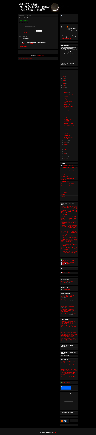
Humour (63, 230)
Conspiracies (64, 222)
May (65, 151)
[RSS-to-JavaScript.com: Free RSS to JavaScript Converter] (65, 289)
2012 (64, 78)
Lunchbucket (70, 235)
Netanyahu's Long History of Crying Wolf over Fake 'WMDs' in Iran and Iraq (68, 366)
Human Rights (73, 228)
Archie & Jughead (67, 133)
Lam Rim (71, 231)
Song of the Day (25, 32)
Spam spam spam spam (68, 123)
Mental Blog (74, 237)
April (65, 153)
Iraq (62, 231)
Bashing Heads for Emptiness (67, 115)
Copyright (68, 222)
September (66, 144)
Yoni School (64, 255)
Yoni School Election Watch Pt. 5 (67, 102)
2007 (64, 87)
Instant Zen (73, 230)
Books (75, 213)
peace (76, 241)
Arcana (63, 207)
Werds (68, 252)
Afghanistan (74, 206)
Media (67, 237)
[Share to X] (39, 31)
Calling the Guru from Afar (68, 125)
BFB (68, 210)
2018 (64, 73)
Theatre (72, 248)
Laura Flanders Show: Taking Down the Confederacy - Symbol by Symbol (69, 370)
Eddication (71, 225)
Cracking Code (74, 222)
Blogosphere (65, 213)
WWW (75, 253)
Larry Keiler (71, 26)
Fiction (69, 226)
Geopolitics (72, 227)
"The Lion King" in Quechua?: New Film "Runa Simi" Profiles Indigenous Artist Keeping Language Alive (68, 322)
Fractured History (64, 227)
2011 (64, 80)
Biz (71, 210)
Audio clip (74, 208)
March (65, 154)
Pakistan (73, 241)
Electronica (75, 225)
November (66, 140)
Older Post (54, 52)
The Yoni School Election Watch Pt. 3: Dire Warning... (68, 128)
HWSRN (68, 230)
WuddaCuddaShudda (69, 253)
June (65, 149)
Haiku (76, 227)
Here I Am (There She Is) (66, 188)
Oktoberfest (63, 241)
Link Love (74, 234)
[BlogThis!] (38, 31)
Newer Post (21, 52)
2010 (64, 82)
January (65, 158)
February (66, 156)
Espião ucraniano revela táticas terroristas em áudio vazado (67, 296)
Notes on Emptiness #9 (68, 109)
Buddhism (64, 215)
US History (73, 249)
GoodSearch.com (64, 198)
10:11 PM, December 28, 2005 (27, 43)
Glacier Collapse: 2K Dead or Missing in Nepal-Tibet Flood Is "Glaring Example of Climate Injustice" (69, 335)
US (64, 249)
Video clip (67, 251)
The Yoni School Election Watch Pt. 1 (68, 138)
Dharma (63, 224)
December (66, 92)
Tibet (75, 248)
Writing (63, 253)
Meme (70, 237)
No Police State (64, 192)
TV (76, 248)
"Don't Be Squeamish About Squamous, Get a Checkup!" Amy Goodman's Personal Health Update (68, 331)
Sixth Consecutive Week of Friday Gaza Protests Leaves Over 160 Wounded (68, 373)
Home (38, 52)
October (65, 142)
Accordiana (69, 206)
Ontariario (68, 241)
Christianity (68, 221)
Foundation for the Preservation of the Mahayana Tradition (69, 168)
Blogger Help (72, 211)
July (65, 147)
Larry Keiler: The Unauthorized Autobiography (69, 233)
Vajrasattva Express (65, 181)
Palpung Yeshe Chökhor (66, 174)
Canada (63, 216)
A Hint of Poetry (64, 190)
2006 (64, 89)
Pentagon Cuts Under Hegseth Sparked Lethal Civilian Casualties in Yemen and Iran (68, 310)
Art (76, 207)
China (62, 221)
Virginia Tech (73, 251)
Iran (76, 230)
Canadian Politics (66, 219)
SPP (69, 248)
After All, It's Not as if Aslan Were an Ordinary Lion (67, 120)
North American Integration (71, 239)
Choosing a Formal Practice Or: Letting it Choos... (68, 112)
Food (76, 226)
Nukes (76, 240)
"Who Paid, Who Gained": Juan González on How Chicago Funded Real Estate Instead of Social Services (69, 326)
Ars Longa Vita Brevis (70, 207)
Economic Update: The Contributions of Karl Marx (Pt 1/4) (68, 377)
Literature (63, 235)
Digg (68, 223)
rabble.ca (63, 196)
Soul (76, 247)
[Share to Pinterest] (41, 31)
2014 (64, 74)
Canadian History (72, 218)
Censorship (75, 219)
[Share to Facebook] (40, 31)
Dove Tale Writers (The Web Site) (68, 183)
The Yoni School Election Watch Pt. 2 (68, 131)
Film (73, 226)
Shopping (75, 245)
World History (74, 252)
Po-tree (67, 243)
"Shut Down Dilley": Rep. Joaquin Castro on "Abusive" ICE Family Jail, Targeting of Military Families (68, 339)
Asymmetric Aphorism (66, 208)
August (65, 146)
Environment (63, 226)
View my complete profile (66, 38)
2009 (64, 83)
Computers (74, 221)
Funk (68, 227)
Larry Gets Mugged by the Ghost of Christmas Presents (68, 95)
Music (63, 239)
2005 (64, 90)
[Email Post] (34, 30)
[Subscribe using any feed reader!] (66, 272)
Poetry (71, 243)
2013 (64, 76)
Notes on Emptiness (67, 240)
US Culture (68, 249)
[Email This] (36, 31)
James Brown (66, 231)
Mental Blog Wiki (64, 176)
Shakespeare (70, 245)
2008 (64, 85)
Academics (63, 206)
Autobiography (64, 210)
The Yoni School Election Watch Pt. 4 (68, 107)
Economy (66, 225)
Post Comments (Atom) (40, 55)
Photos (63, 243)
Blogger (54, 432)
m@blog (63, 194)
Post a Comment (23, 46)
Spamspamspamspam (64, 248)
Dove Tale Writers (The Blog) (67, 185)
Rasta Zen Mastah (68, 244)
